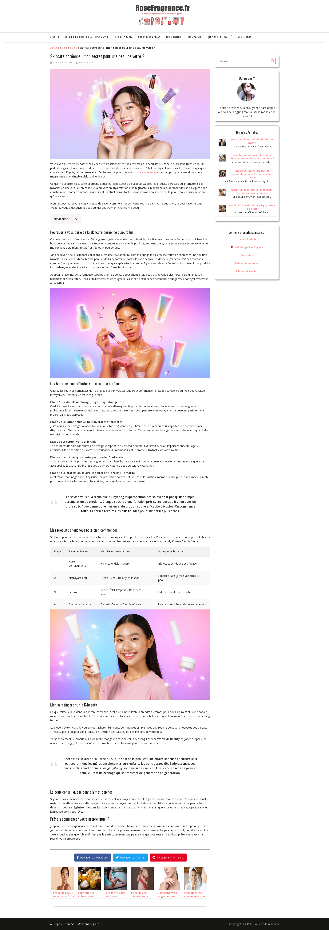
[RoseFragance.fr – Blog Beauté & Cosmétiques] (162, 15)
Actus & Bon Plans (149, 37)
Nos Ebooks (245, 37)
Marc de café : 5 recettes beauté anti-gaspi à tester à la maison (252, 207)
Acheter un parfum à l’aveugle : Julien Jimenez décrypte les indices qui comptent (252, 191)
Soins (73, 47)
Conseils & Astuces (77, 37)
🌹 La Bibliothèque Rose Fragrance (246, 247)
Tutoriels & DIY (122, 37)
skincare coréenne (144, 172)
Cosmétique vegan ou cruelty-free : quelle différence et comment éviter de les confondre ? (252, 156)
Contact (69, 924)
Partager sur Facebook (94, 857)
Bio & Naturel (174, 37)
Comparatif (195, 37)
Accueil (55, 37)
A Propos (56, 924)
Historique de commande (246, 263)
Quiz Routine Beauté (220, 37)
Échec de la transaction (247, 271)
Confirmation (247, 255)
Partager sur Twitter (132, 857)
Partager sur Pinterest (170, 857)
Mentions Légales (88, 924)
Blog (64, 47)
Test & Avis (101, 37)
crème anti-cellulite (247, 239)
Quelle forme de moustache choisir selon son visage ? (252, 141)
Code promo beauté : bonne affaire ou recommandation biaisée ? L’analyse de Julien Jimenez (252, 174)
